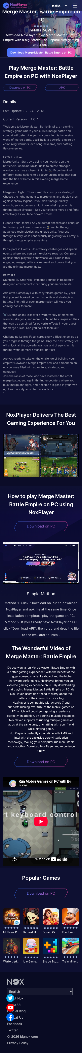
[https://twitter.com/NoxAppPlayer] (10, 998)
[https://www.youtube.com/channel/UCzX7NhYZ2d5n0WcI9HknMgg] (10, 1008)
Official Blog (16, 1011)
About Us (14, 1005)
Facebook (14, 1024)
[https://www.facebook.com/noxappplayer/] (10, 1017)
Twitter (12, 1030)
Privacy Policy (17, 1043)
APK (62, 87)
